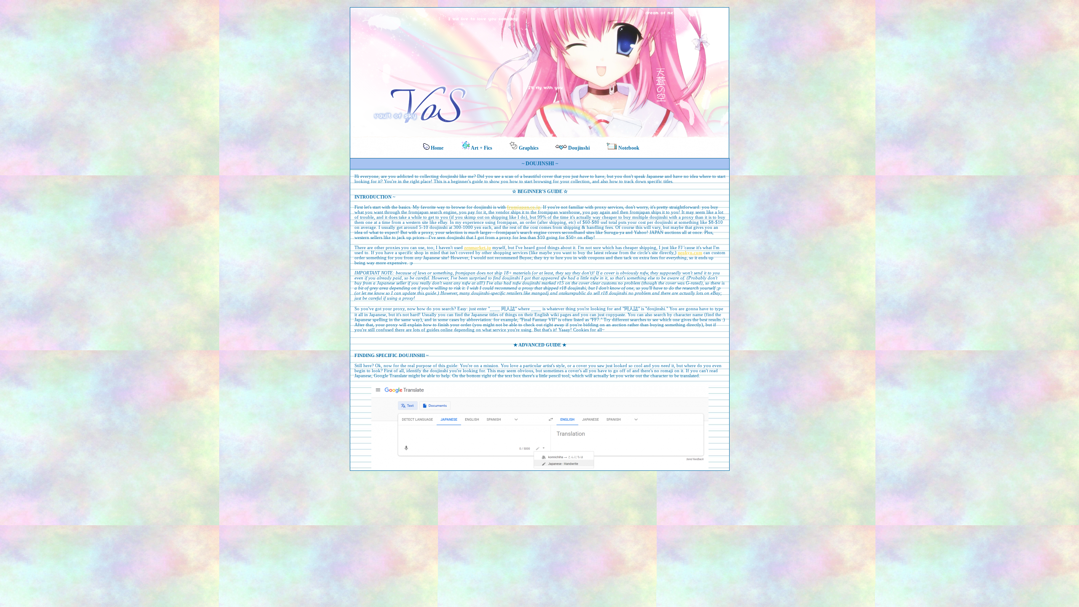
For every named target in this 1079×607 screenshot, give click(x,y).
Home (436, 148)
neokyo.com (690, 252)
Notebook (628, 148)
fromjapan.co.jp (523, 206)
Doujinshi (578, 148)
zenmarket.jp (477, 247)
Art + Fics (481, 148)
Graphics (528, 148)
